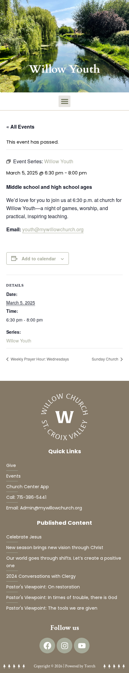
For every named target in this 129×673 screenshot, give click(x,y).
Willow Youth (18, 340)
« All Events (20, 126)
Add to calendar (39, 258)
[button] (64, 101)
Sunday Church (105, 358)
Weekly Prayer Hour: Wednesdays (39, 358)
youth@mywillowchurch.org (53, 229)
